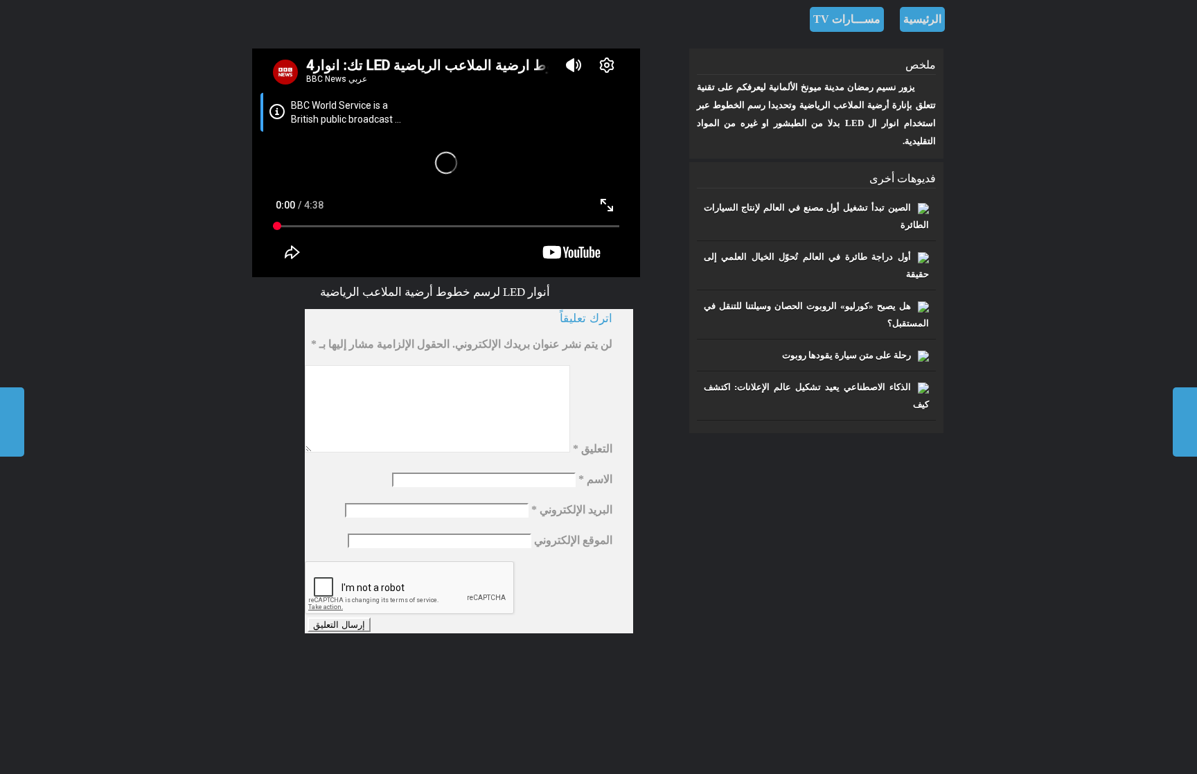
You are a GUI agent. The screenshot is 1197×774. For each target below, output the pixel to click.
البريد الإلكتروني (571, 510)
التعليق (592, 449)
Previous (1185, 422)
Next (12, 422)
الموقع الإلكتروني (573, 540)
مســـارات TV (846, 19)
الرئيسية (922, 19)
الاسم (595, 479)
